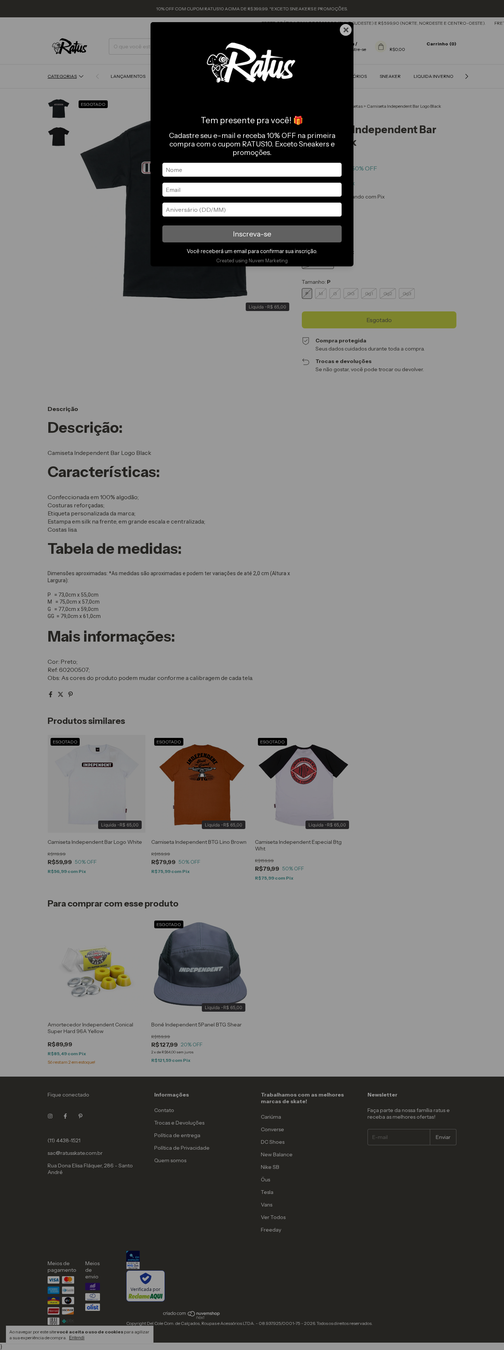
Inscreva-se (252, 233)
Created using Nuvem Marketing (252, 260)
